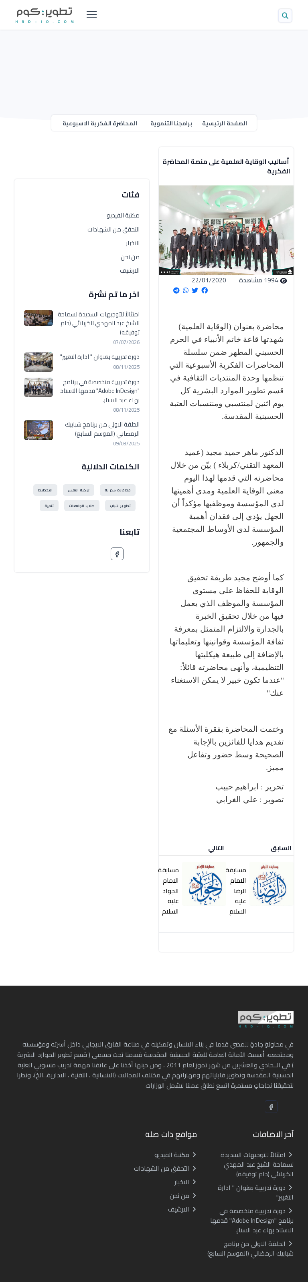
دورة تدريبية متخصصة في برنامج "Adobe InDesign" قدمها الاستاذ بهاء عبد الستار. (100, 391)
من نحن (130, 257)
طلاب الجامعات (82, 505)
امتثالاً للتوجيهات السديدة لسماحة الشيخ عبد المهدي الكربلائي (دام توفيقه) (99, 323)
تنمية (49, 505)
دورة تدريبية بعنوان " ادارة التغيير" (100, 357)
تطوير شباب (120, 505)
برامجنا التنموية (171, 123)
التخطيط (45, 490)
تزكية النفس (78, 490)
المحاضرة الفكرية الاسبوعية (100, 123)
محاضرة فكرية (118, 490)
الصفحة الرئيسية (224, 123)
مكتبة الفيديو (123, 215)
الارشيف (130, 270)
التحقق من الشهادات (113, 229)
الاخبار (133, 243)
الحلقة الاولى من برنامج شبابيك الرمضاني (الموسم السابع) (102, 429)
